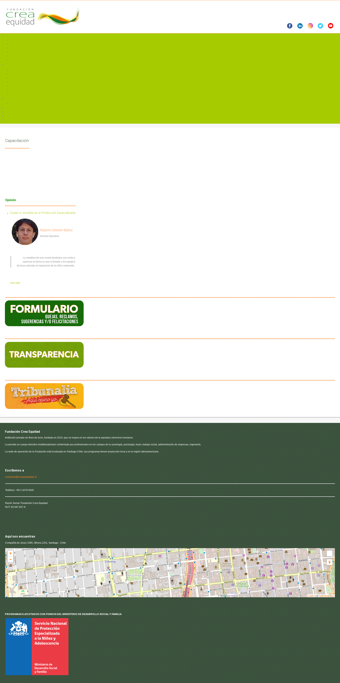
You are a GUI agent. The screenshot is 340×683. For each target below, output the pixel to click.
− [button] (10, 559)
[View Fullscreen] (330, 553)
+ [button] (10, 553)
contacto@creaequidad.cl (21, 476)
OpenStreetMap (326, 595)
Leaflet (311, 595)
